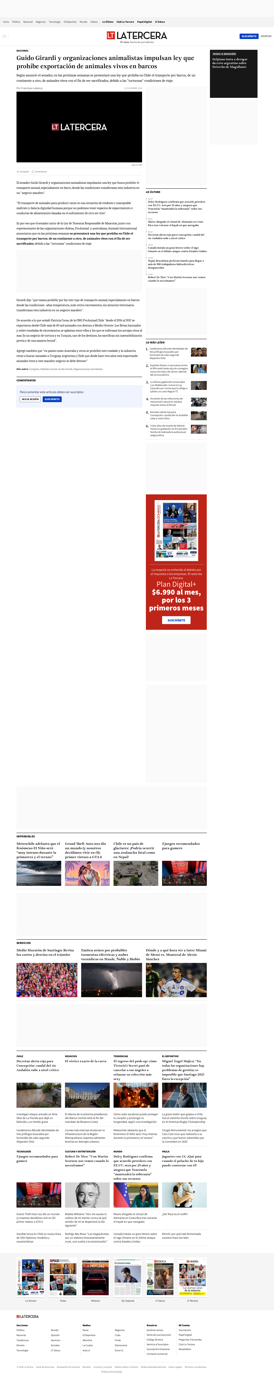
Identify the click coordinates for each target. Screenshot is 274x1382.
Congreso (34, 369)
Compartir (24, 171)
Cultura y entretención (80, 1151)
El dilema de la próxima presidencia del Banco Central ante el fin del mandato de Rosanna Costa (86, 1118)
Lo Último (107, 21)
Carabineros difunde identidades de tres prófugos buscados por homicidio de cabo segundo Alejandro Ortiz (169, 353)
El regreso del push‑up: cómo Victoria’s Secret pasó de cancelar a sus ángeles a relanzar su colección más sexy (135, 1070)
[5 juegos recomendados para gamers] (184, 873)
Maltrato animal (48, 369)
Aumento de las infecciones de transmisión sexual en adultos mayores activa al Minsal (166, 402)
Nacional (28, 21)
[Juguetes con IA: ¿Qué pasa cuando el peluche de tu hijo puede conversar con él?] (184, 1195)
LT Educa (160, 21)
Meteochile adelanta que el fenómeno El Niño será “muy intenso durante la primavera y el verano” (38, 850)
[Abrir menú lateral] (5, 36)
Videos (94, 21)
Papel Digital (144, 21)
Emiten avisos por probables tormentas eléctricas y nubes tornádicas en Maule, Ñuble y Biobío (110, 955)
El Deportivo (70, 21)
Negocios (41, 21)
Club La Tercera (125, 21)
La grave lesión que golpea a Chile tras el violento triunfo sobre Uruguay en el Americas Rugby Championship (184, 1118)
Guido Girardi (65, 369)
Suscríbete (53, 399)
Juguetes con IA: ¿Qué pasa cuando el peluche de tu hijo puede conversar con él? (183, 1161)
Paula (165, 1151)
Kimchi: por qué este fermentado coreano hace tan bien (181, 1235)
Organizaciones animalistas (88, 369)
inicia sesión (30, 399)
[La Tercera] (30, 1296)
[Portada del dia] (176, 559)
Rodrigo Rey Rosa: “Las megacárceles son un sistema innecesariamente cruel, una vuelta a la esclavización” (87, 1237)
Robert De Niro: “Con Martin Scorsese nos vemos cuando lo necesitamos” (176, 279)
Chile (19, 1056)
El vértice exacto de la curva (85, 1061)
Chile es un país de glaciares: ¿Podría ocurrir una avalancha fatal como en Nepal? (134, 850)
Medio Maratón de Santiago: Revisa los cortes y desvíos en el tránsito (45, 953)
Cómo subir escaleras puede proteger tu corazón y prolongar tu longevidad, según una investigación (136, 1118)
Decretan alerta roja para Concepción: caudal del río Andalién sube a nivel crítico (176, 237)
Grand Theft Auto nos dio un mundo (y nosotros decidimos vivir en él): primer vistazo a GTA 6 (85, 850)
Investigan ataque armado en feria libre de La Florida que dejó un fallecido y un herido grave (36, 1118)
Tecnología (55, 21)
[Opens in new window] (95, 1296)
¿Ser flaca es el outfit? (175, 1214)
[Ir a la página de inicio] (137, 36)
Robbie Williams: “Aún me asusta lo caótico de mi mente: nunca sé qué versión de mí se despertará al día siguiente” (86, 1219)
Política (16, 21)
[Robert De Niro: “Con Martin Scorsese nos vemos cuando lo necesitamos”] (87, 1195)
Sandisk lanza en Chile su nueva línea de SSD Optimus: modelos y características (38, 1237)
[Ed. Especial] (128, 1296)
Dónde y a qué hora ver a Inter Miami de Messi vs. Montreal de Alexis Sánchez (176, 955)
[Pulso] (63, 1296)
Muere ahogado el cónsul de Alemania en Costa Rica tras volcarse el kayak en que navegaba (175, 224)
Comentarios (41, 171)
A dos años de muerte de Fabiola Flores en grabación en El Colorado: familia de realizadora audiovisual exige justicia (169, 430)
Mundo (83, 21)
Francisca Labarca (31, 88)
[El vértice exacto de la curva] (87, 1095)
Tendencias (121, 1056)
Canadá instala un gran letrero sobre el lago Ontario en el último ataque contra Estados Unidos (177, 250)
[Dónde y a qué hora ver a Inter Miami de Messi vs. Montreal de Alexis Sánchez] (176, 980)
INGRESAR (266, 36)
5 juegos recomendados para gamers (181, 846)
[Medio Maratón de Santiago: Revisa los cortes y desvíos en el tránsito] (46, 980)
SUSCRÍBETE (176, 620)
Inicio (6, 21)
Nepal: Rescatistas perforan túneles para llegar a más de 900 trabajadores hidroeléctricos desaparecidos (176, 264)
